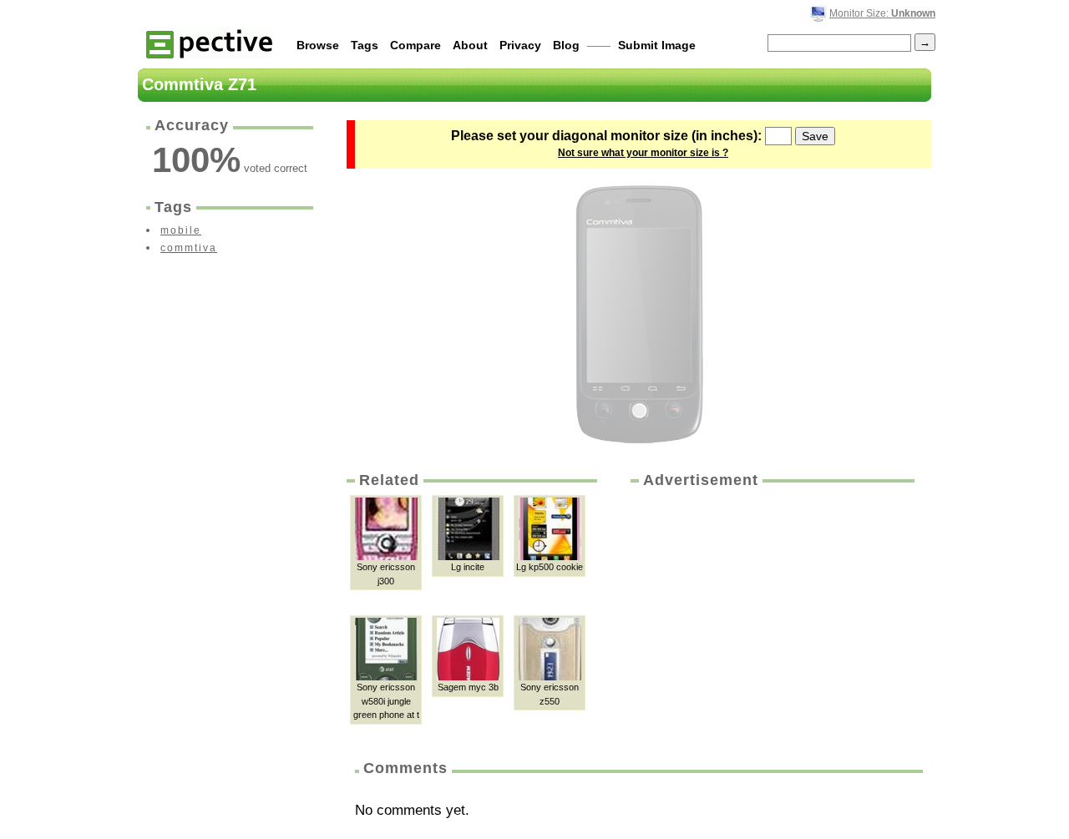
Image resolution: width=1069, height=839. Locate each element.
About (470, 45)
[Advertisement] (771, 616)
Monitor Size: (882, 13)
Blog (566, 45)
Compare (415, 45)
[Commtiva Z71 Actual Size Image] (639, 314)
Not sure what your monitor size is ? (643, 153)
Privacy (520, 45)
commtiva (188, 248)
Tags (364, 45)
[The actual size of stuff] (209, 43)
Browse (317, 45)
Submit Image (657, 45)
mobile (180, 230)
